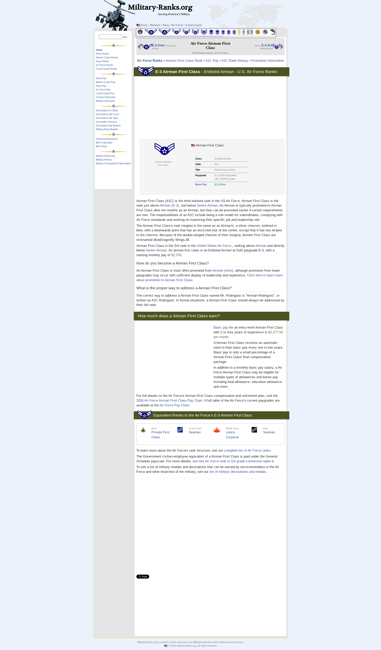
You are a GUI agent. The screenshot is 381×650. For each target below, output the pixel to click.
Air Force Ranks (104, 65)
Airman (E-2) (169, 205)
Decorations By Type (107, 118)
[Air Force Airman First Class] (176, 31)
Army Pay (101, 78)
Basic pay (221, 327)
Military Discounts (105, 101)
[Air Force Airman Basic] (151, 31)
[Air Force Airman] (164, 31)
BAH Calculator (104, 142)
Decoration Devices (106, 121)
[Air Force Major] (258, 31)
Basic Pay (201, 184)
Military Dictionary (105, 156)
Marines (155, 25)
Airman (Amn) (223, 270)
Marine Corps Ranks (107, 57)
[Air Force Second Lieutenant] (239, 31)
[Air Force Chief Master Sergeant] (223, 31)
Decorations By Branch (108, 125)
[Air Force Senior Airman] (186, 31)
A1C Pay (211, 60)
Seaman (195, 432)
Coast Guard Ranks (106, 68)
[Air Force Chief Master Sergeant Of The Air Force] (234, 31)
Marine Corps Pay (105, 82)
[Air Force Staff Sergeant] (195, 31)
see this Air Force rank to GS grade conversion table (231, 461)
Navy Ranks (102, 61)
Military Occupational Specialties (113, 163)
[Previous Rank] (139, 46)
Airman (261, 246)
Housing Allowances (107, 139)
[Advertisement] (113, 178)
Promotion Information (267, 60)
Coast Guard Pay (105, 93)
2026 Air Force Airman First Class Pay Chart (169, 400)
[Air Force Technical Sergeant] (204, 31)
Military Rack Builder (107, 129)
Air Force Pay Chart (174, 405)
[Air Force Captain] (250, 31)
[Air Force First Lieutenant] (243, 31)
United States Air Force (214, 246)
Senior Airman (207, 205)
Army (144, 25)
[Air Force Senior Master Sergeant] (217, 31)
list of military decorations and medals (238, 472)
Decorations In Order (107, 110)
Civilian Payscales (106, 97)
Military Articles (104, 159)
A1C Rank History (234, 60)
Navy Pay (101, 86)
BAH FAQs (101, 146)
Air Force (177, 25)
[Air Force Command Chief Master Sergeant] (229, 31)
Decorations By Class (107, 114)
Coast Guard (194, 25)
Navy (166, 25)
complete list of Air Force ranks (247, 450)
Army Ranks (102, 53)
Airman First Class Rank (184, 60)
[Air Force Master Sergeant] (211, 31)
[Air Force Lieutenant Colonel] (265, 31)
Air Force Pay (103, 89)
